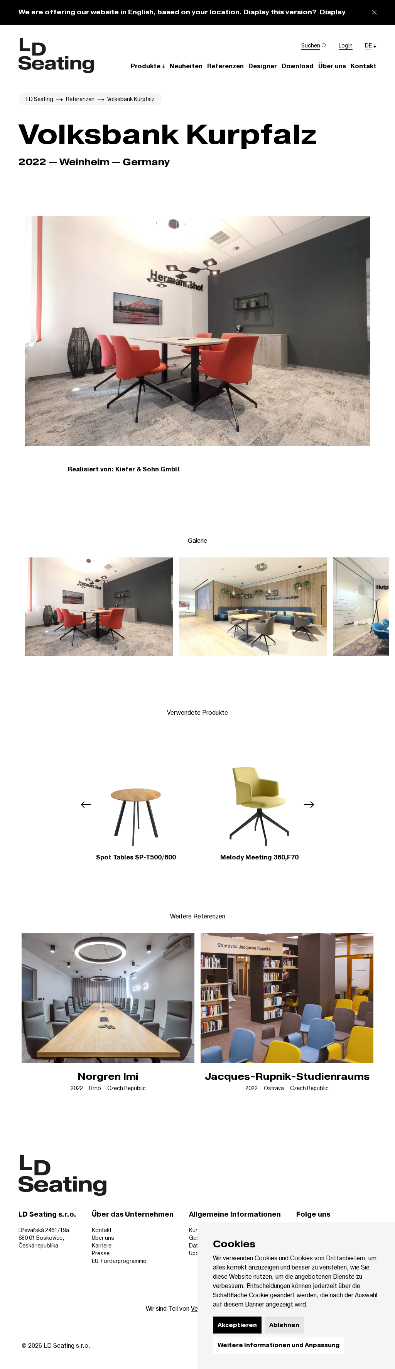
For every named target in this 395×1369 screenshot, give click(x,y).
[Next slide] (354, 608)
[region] (197, 607)
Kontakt (101, 1230)
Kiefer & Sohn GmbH (147, 469)
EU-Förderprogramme (119, 1260)
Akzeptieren (237, 1325)
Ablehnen (284, 1325)
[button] (148, 66)
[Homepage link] (56, 55)
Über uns (103, 1237)
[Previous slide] (40, 608)
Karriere (101, 1245)
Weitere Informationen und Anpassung (278, 1345)
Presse (101, 1253)
